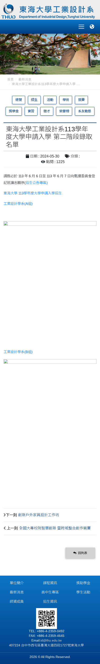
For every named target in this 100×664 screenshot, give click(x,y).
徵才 (46, 111)
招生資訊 (50, 601)
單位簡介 (17, 583)
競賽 (81, 100)
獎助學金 (83, 583)
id (41, 640)
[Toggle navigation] (81, 26)
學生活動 (83, 592)
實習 (31, 111)
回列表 (82, 553)
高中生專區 (50, 592)
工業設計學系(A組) (18, 204)
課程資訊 (50, 583)
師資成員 (17, 601)
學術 (66, 100)
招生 (34, 100)
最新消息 (24, 79)
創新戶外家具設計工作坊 (38, 515)
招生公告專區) (37, 183)
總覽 (18, 100)
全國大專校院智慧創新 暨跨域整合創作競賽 (55, 528)
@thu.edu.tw (52, 640)
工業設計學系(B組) (18, 352)
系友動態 (84, 111)
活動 (50, 100)
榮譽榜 (64, 111)
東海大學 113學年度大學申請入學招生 (32, 193)
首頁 (10, 79)
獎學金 (14, 111)
